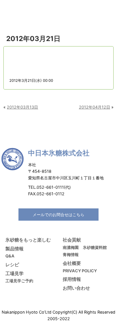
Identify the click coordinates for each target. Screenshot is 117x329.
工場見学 (14, 273)
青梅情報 (71, 254)
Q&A (9, 255)
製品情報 (14, 248)
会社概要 (72, 263)
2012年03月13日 (22, 107)
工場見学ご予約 (19, 280)
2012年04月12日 (94, 107)
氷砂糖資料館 (95, 247)
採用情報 (72, 279)
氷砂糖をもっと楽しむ (28, 240)
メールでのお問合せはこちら (58, 214)
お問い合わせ (76, 288)
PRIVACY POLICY (80, 270)
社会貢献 (72, 240)
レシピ (12, 264)
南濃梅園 (71, 247)
